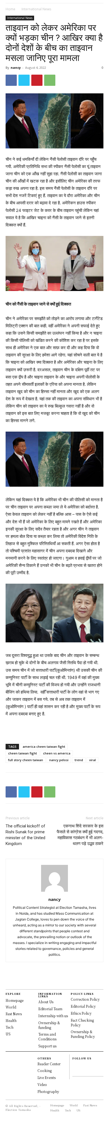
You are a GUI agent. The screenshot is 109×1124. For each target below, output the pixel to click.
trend (79, 760)
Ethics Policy (81, 1013)
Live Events (46, 1077)
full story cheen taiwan (25, 760)
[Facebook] (11, 80)
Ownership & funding (49, 1025)
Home (10, 9)
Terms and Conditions (47, 1036)
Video (42, 1084)
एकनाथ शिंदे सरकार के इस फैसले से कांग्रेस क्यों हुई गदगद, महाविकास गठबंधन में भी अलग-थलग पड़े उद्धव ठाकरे (80, 835)
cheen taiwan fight (22, 753)
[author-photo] (54, 891)
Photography (48, 1091)
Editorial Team (50, 1008)
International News (36, 9)
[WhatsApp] (49, 80)
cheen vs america (56, 753)
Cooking (44, 1070)
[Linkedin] (74, 1070)
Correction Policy (85, 999)
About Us (45, 1001)
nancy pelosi (58, 760)
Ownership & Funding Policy (83, 1034)
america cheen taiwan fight (44, 746)
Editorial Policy (83, 1006)
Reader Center (49, 1063)
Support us (47, 1045)
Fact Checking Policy (82, 1022)
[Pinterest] (36, 80)
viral (92, 760)
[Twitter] (24, 80)
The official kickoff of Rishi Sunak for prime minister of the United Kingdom (25, 835)
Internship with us (53, 1015)
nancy (16, 67)
